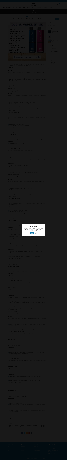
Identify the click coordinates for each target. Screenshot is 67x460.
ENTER (32, 233)
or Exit (36, 233)
